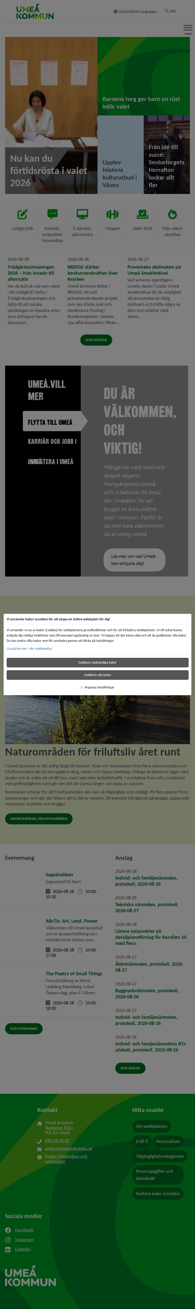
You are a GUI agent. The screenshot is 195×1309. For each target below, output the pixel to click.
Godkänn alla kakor (97, 675)
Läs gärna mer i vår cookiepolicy (29, 648)
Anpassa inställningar (100, 687)
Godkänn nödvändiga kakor (97, 662)
